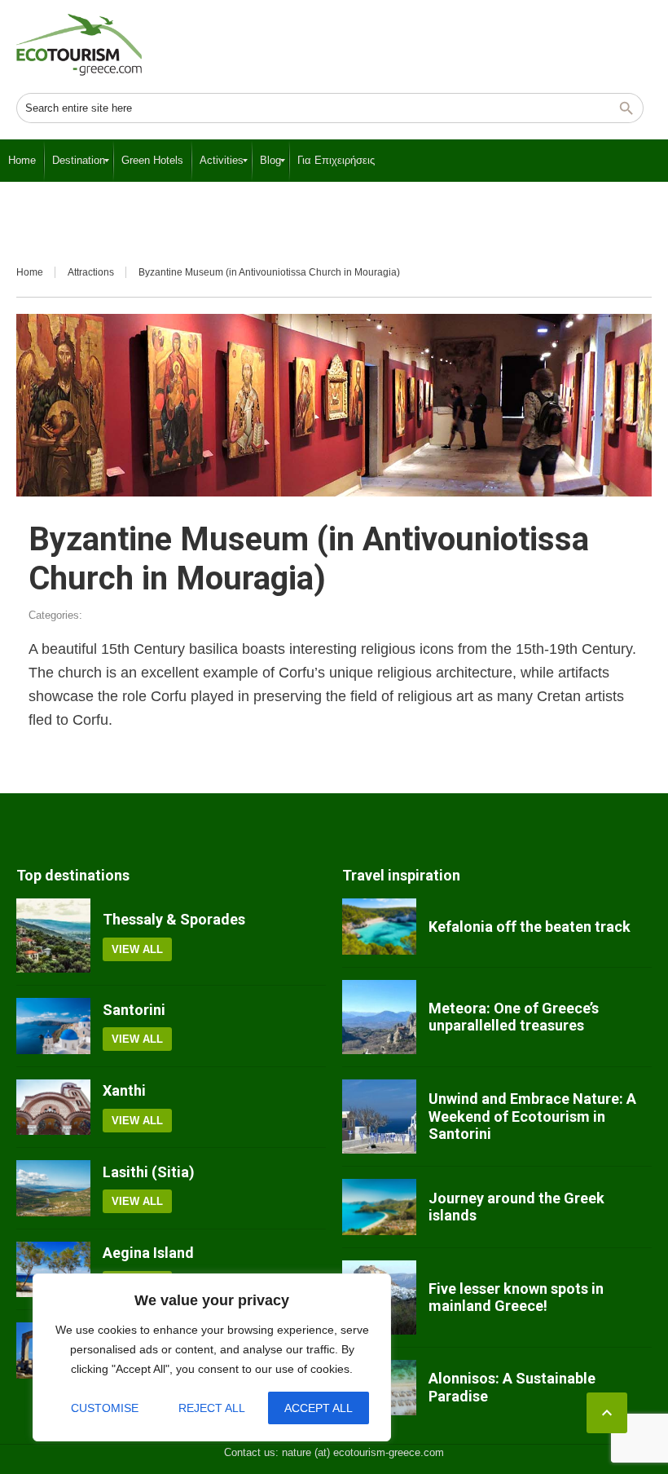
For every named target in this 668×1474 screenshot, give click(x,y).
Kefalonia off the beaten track (529, 926)
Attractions (91, 272)
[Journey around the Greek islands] (379, 1206)
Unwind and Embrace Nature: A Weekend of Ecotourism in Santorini (532, 1116)
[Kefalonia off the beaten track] (379, 926)
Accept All (318, 1407)
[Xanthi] (53, 1107)
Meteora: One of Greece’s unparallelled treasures (513, 1017)
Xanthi (124, 1090)
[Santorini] (53, 1025)
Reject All (211, 1407)
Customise (104, 1407)
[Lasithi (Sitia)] (53, 1188)
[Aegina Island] (53, 1269)
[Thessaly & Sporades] (53, 935)
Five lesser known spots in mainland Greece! (516, 1297)
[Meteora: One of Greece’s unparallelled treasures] (379, 1017)
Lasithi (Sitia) (149, 1172)
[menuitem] (22, 160)
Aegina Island (148, 1252)
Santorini (134, 1009)
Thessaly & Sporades (174, 919)
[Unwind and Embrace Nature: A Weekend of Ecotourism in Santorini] (379, 1116)
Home (29, 272)
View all (137, 949)
